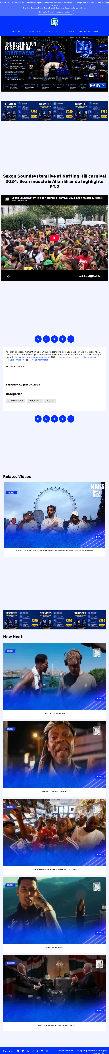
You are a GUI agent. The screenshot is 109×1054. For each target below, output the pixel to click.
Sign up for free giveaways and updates (55, 12)
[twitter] (23, 1051)
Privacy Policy (66, 1050)
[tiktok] (37, 1051)
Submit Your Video (74, 31)
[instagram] (28, 1051)
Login (95, 31)
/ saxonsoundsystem (68, 357)
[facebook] (18, 1051)
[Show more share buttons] (71, 339)
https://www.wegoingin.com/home (32, 357)
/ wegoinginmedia (39, 360)
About (48, 31)
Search (62, 31)
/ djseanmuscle (89, 357)
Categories (29, 31)
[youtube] (42, 1051)
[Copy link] (38, 339)
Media (20, 31)
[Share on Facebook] (62, 339)
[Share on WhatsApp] (46, 339)
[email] (47, 1051)
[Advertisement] (54, 146)
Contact (87, 31)
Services (40, 31)
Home (13, 31)
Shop (55, 31)
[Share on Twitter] (54, 339)
